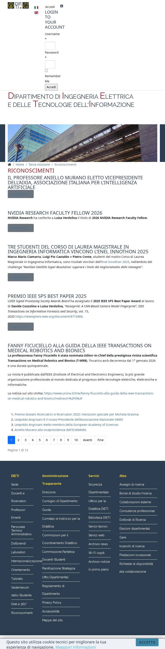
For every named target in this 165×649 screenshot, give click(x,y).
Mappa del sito (52, 620)
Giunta (46, 510)
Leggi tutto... (21, 194)
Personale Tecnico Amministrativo (21, 530)
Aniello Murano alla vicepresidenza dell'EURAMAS (50, 430)
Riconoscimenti (22, 613)
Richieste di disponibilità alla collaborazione (136, 567)
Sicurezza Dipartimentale (98, 488)
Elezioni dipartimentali (134, 528)
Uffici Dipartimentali (55, 577)
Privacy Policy (51, 602)
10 (76, 440)
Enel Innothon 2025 (115, 262)
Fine (101, 440)
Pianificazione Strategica (58, 568)
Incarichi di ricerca (132, 546)
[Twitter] (82, 119)
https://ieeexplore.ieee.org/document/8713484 (48, 316)
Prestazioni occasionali (135, 555)
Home (20, 164)
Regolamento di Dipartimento (53, 589)
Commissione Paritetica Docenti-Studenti (58, 555)
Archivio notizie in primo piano (99, 565)
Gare (122, 537)
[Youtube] (90, 119)
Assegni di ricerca (131, 484)
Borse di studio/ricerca (135, 493)
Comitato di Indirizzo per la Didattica (61, 522)
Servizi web (96, 535)
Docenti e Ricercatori (18, 497)
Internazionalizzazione (22, 561)
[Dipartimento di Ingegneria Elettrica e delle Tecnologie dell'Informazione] (18, 5)
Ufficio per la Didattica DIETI (98, 505)
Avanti (87, 440)
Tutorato (17, 578)
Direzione (48, 492)
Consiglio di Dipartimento (60, 501)
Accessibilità (50, 611)
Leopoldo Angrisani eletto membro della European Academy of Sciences (66, 425)
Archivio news (98, 544)
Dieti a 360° (19, 604)
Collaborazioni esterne (135, 502)
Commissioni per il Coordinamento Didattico (59, 539)
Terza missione (39, 164)
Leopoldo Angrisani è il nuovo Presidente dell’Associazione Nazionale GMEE (69, 419)
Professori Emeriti (18, 513)
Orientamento (20, 570)
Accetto (147, 642)
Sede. (15, 484)
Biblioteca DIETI (99, 517)
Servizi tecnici (98, 526)
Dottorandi (18, 543)
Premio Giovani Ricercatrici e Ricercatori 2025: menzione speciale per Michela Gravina (77, 414)
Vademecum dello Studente (21, 591)
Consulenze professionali (137, 511)
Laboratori (18, 552)
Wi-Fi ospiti (96, 553)
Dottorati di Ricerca (132, 519)
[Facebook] (74, 119)
